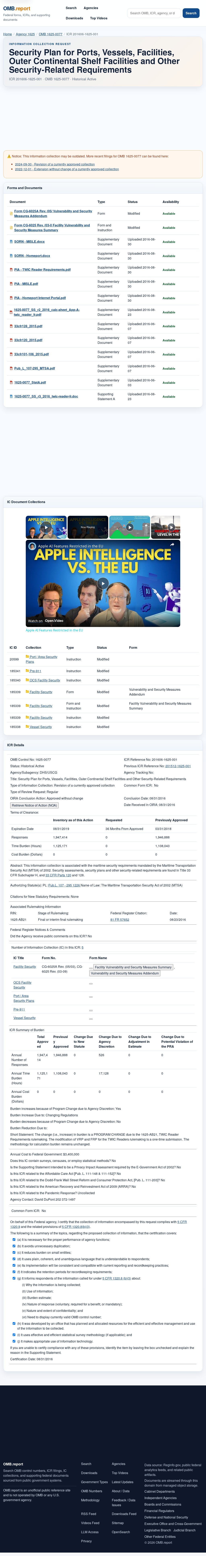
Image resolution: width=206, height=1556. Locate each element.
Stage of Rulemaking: (53, 913)
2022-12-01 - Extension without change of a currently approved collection (67, 169)
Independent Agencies (160, 1497)
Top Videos (98, 18)
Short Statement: (22, 1134)
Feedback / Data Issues (123, 1502)
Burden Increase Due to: (27, 1115)
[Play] (130, 527)
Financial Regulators (159, 1510)
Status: (15, 766)
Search (71, 7)
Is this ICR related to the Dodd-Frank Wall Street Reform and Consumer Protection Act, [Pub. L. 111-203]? (85, 1180)
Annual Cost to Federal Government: (36, 1154)
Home (7, 34)
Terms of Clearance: (24, 812)
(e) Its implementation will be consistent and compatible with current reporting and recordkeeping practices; (93, 1265)
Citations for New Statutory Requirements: (40, 896)
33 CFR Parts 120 (58, 875)
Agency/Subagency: (24, 772)
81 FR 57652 (119, 919)
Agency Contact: (22, 1199)
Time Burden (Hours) (26, 845)
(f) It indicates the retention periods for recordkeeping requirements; (64, 1271)
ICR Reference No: (137, 759)
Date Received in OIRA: (141, 804)
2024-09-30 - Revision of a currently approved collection (55, 164)
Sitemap (118, 1522)
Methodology (90, 1500)
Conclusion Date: (136, 798)
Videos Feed (90, 1522)
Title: (13, 778)
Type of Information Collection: (31, 785)
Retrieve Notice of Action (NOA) (34, 805)
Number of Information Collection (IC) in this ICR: (46, 947)
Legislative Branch (157, 1530)
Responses (19, 837)
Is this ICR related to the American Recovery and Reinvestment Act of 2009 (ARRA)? (70, 1186)
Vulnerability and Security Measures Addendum (125, 973)
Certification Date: (23, 1359)
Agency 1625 (25, 34)
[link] (32, 546)
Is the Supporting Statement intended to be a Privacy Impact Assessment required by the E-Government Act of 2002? (93, 1167)
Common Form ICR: (138, 785)
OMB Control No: (22, 759)
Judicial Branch (184, 1530)
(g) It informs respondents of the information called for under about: (79, 1278)
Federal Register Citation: (128, 913)
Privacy (86, 1541)
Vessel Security (40, 726)
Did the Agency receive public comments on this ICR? (48, 936)
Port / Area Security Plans (23, 998)
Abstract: (16, 865)
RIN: (13, 913)
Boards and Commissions (162, 1504)
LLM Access (90, 1532)
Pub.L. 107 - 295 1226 (64, 885)
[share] (172, 544)
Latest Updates (122, 1482)
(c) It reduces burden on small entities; (44, 1252)
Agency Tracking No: (139, 772)
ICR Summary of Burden (26, 1030)
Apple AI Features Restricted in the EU (70, 546)
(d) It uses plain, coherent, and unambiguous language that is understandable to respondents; (83, 1259)
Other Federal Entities (160, 1536)
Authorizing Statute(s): (26, 885)
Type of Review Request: (28, 791)
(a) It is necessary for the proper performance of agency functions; (63, 1239)
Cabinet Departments (159, 1491)
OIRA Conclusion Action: (28, 798)
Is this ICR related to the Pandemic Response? (43, 1193)
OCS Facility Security (44, 680)
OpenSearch (121, 1532)
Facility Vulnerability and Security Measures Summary (133, 967)
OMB (16, 8)
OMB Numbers (91, 1491)
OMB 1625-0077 (50, 34)
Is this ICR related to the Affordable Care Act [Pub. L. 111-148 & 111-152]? (63, 1173)
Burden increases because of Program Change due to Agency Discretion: (62, 1108)
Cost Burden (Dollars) (26, 854)
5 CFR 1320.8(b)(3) (76, 1226)
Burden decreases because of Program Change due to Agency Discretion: (63, 1121)
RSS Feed (88, 1513)
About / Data (121, 1491)
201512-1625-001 (178, 766)
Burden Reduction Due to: (28, 1128)
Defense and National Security (166, 1517)
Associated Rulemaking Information (35, 906)
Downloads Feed (124, 1513)
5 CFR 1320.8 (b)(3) (116, 1278)
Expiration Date (22, 828)
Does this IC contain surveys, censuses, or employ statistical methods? (60, 1160)
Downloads (74, 18)
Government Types (94, 1482)
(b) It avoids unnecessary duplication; (43, 1246)
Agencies (91, 7)
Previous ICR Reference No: (144, 766)
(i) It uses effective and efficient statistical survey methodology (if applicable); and (74, 1334)
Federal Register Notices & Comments (37, 929)
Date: (173, 913)
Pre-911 (35, 671)
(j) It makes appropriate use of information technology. (55, 1341)
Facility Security (40, 692)
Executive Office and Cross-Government (173, 1523)
